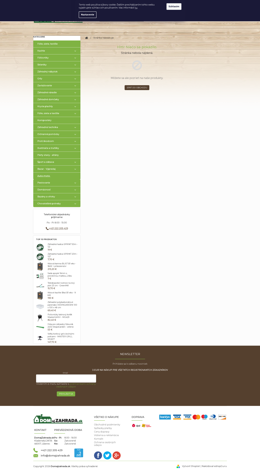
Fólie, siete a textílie (48, 113)
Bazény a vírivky (46, 196)
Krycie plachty (45, 106)
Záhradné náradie (47, 92)
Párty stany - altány (48, 155)
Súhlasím (174, 6)
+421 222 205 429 (58, 228)
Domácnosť (44, 189)
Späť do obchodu (137, 87)
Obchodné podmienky (107, 424)
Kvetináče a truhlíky (48, 148)
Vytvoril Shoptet (191, 466)
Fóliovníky (43, 57)
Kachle (41, 50)
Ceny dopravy (101, 431)
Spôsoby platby (103, 428)
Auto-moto (43, 176)
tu (136, 7)
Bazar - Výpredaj (46, 169)
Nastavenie (87, 14)
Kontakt (98, 439)
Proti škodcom (45, 141)
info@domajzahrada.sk (55, 455)
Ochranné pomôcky (48, 134)
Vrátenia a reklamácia (106, 435)
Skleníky (42, 64)
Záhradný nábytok (47, 71)
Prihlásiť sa (66, 394)
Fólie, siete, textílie (47, 44)
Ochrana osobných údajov (105, 443)
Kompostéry (44, 120)
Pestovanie (43, 182)
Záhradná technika (47, 127)
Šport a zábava (45, 162)
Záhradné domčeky (48, 99)
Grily (39, 78)
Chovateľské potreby (49, 203)
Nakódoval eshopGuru (214, 466)
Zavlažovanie (44, 85)
